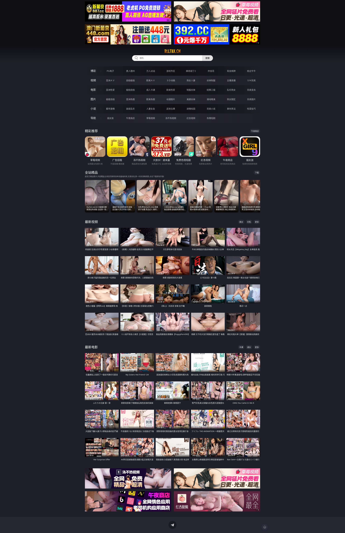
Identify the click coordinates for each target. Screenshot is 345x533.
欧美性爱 (170, 89)
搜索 (207, 58)
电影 (93, 90)
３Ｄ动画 (170, 80)
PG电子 (110, 71)
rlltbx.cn (172, 51)
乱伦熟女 (231, 89)
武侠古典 (170, 108)
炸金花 (211, 71)
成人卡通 (150, 89)
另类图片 (251, 99)
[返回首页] (264, 527)
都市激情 (110, 108)
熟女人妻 (191, 80)
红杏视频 (191, 118)
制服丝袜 (191, 89)
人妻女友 (150, 108)
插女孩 (110, 118)
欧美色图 (150, 99)
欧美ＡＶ (150, 80)
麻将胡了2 (191, 71)
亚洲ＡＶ (110, 80)
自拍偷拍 (130, 80)
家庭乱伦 (130, 108)
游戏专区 (170, 71)
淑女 (249, 347)
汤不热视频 (170, 118)
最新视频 (91, 221)
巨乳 (249, 222)
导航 (93, 118)
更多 (257, 222)
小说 (93, 108)
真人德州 (130, 71)
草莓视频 (150, 118)
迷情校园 (191, 108)
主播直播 (231, 80)
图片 (93, 99)
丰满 (241, 347)
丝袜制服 (211, 80)
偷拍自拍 (130, 89)
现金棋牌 (231, 71)
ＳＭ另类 (251, 80)
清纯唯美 (211, 99)
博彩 (93, 71)
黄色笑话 (231, 108)
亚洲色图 (130, 99)
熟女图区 (231, 99)
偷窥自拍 (110, 99)
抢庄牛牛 (251, 71)
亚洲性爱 (110, 89)
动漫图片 (170, 99)
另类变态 (251, 89)
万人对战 (150, 71)
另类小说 (211, 108)
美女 (241, 222)
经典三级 (211, 89)
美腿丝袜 (191, 99)
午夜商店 (130, 118)
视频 (93, 80)
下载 (257, 172)
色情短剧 (211, 118)
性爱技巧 (251, 108)
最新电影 (91, 347)
